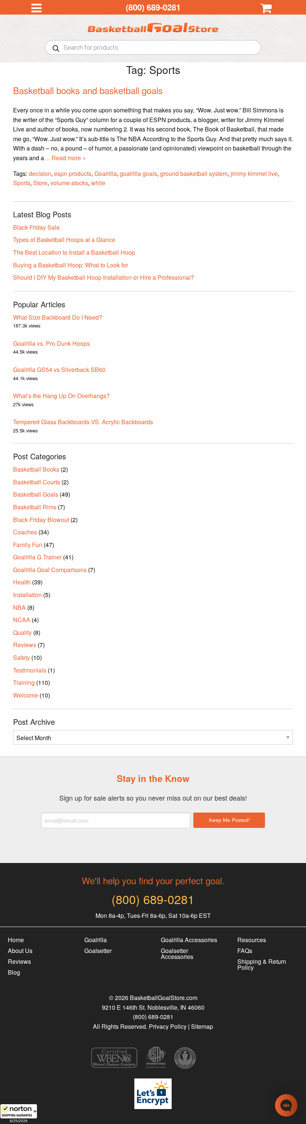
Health (22, 582)
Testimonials (29, 670)
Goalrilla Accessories (189, 939)
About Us (20, 950)
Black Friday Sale (36, 227)
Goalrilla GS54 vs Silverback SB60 (59, 369)
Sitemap (202, 1026)
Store (40, 182)
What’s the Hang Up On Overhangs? (61, 395)
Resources (251, 939)
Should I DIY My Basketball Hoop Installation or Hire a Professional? (103, 277)
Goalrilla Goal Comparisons (50, 569)
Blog (14, 972)
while (98, 182)
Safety (21, 657)
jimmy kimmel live (254, 173)
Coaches (25, 532)
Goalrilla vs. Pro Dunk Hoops (51, 343)
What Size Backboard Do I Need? (57, 317)
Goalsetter (98, 950)
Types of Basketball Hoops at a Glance (64, 239)
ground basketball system (194, 173)
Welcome (25, 695)
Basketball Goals (35, 494)
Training (24, 682)
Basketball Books (36, 469)
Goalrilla (105, 173)
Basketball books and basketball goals (88, 90)
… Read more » (65, 157)
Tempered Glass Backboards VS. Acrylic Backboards (83, 421)
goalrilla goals (138, 173)
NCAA (21, 619)
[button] (18, 1114)
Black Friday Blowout (41, 519)
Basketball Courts (36, 482)
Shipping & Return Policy (261, 964)
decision (40, 173)
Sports (21, 182)
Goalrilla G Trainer (37, 557)
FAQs (244, 950)
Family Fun (27, 544)
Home (16, 939)
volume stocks (69, 182)
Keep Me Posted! (229, 820)
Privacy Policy (168, 1026)
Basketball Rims (34, 507)
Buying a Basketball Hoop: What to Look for (70, 265)
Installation (27, 594)
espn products (72, 173)
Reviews (24, 644)
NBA (19, 607)
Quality (22, 632)
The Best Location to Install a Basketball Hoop (74, 252)
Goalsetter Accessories (177, 953)
